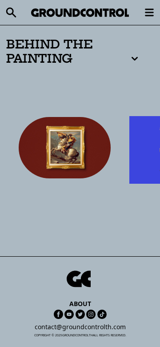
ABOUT (80, 303)
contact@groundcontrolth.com (80, 327)
